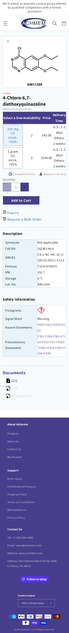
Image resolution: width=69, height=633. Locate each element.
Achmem (26, 629)
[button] (5, 23)
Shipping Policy (17, 494)
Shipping (6, 109)
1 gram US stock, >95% (13, 157)
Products (12, 433)
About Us (13, 441)
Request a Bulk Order (24, 219)
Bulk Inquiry (14, 478)
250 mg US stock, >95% (13, 135)
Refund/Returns (16, 510)
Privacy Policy (16, 517)
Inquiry (13, 212)
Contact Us (14, 449)
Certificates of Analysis (21, 486)
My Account (14, 457)
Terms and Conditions (20, 502)
